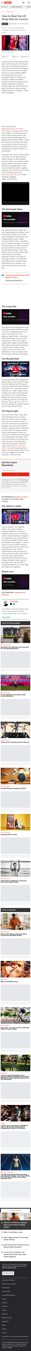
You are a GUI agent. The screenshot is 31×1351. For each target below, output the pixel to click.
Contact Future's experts (9, 1284)
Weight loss (5, 1321)
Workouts (4, 1314)
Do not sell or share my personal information (15, 1336)
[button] (2, 2)
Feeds (3, 1325)
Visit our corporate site (9, 1268)
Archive (4, 1329)
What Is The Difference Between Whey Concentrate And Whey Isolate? (15, 1225)
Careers (4, 1299)
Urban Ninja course (11, 175)
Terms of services (22, 479)
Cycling (4, 1310)
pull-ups (7, 73)
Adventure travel (7, 1317)
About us (4, 1332)
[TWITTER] (11, 604)
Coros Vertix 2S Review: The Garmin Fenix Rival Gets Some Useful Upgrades (15, 1254)
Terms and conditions (8, 1280)
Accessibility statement (8, 1295)
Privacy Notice (24, 481)
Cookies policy (6, 1291)
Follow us (17, 56)
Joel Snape (14, 23)
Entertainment (10, 11)
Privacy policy (6, 1287)
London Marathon (16, 7)
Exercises (4, 1306)
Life (3, 11)
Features (4, 24)
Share (6, 56)
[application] (15, 192)
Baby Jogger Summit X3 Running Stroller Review (16, 1238)
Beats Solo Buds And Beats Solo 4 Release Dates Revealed (16, 1246)
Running (4, 1302)
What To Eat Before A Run (13, 1232)
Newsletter (26, 56)
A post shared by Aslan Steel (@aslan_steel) (17, 276)
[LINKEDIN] (14, 604)
